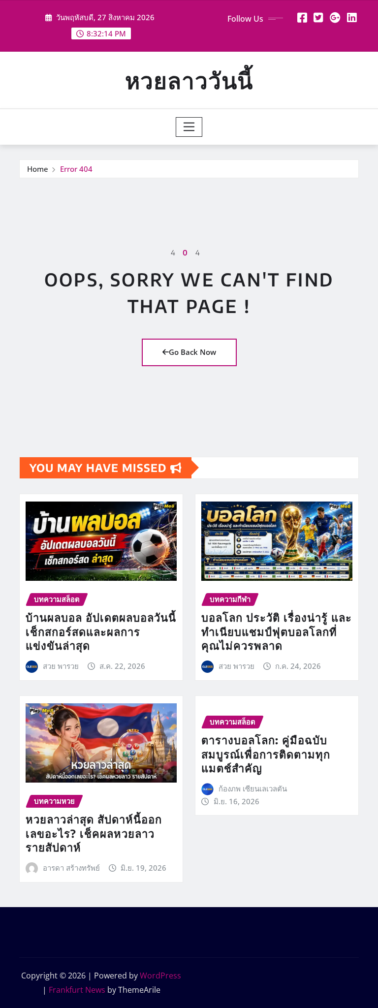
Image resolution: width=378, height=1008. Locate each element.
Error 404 (76, 169)
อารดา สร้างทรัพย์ (71, 868)
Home (37, 169)
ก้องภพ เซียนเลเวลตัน (253, 788)
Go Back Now (192, 352)
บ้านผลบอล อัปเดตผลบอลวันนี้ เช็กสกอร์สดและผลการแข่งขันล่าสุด (101, 631)
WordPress (160, 975)
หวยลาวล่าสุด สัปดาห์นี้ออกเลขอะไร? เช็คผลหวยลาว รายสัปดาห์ (94, 833)
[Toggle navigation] (189, 127)
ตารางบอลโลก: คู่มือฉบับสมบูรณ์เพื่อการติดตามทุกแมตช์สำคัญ (265, 754)
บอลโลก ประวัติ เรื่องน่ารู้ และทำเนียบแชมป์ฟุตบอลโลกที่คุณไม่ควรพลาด (276, 631)
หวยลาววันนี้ (189, 80)
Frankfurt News (77, 989)
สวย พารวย (61, 666)
